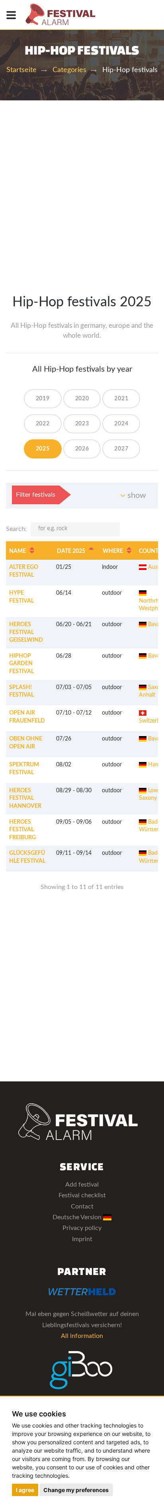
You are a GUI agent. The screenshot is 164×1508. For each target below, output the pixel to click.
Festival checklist (82, 1195)
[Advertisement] (82, 186)
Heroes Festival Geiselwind (26, 632)
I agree (25, 1489)
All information (82, 1336)
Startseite (21, 70)
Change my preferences (76, 1489)
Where (113, 551)
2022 (43, 424)
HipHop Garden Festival (21, 663)
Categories (69, 70)
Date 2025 (71, 551)
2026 (82, 449)
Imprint (82, 1239)
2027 (121, 449)
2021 (121, 398)
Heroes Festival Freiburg (22, 829)
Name (17, 551)
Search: (16, 529)
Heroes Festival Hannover (25, 798)
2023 (82, 424)
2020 (82, 398)
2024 (121, 424)
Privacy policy (82, 1228)
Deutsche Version (78, 1217)
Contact (82, 1206)
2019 (43, 398)
